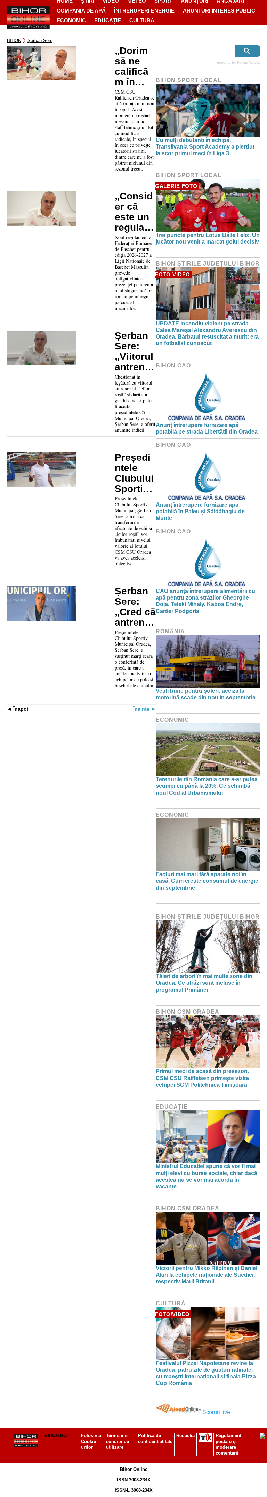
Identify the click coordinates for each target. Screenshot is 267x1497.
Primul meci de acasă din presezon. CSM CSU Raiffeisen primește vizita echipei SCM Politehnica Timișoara (202, 1077)
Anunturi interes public (219, 11)
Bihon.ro (55, 1435)
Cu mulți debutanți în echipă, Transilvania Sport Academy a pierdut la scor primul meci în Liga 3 (205, 146)
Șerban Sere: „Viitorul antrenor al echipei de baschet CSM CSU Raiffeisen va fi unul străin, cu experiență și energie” (135, 351)
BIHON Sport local (188, 80)
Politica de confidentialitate (155, 1438)
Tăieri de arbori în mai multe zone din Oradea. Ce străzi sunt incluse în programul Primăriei (204, 982)
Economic (71, 20)
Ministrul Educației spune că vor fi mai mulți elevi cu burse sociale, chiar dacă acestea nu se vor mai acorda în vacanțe (206, 1176)
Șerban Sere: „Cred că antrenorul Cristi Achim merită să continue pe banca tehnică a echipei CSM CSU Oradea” (135, 607)
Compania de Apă (81, 11)
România (170, 631)
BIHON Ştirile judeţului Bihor (208, 264)
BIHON (14, 40)
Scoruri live (216, 1412)
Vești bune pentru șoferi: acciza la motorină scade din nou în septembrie (206, 694)
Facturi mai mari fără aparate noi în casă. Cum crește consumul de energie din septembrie (207, 880)
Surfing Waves (248, 62)
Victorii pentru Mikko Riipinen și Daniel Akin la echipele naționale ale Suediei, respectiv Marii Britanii (206, 1274)
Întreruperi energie (144, 11)
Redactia (185, 1435)
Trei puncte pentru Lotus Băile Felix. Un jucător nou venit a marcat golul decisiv (208, 238)
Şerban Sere (39, 40)
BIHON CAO (173, 366)
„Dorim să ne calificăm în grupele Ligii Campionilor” (133, 66)
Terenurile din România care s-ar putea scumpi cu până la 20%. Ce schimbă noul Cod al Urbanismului (207, 785)
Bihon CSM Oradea (187, 1012)
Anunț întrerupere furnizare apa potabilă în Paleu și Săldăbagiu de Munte (200, 511)
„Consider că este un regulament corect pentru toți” (134, 212)
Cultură (141, 20)
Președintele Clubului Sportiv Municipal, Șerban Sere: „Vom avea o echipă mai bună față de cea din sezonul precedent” (134, 473)
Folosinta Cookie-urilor (91, 1441)
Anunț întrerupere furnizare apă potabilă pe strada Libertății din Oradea (207, 428)
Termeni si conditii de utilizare (117, 1441)
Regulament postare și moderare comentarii (228, 1444)
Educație (107, 20)
